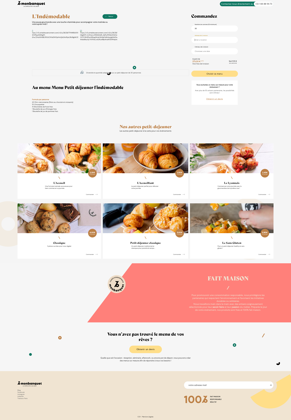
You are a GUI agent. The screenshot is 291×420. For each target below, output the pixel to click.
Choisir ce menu (215, 73)
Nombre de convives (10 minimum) (206, 24)
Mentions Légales (147, 417)
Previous (36, 35)
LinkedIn (21, 396)
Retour (111, 16)
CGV (139, 417)
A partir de (196, 59)
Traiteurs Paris (23, 398)
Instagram (21, 394)
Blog (19, 390)
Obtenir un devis (214, 99)
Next (113, 35)
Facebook (21, 392)
